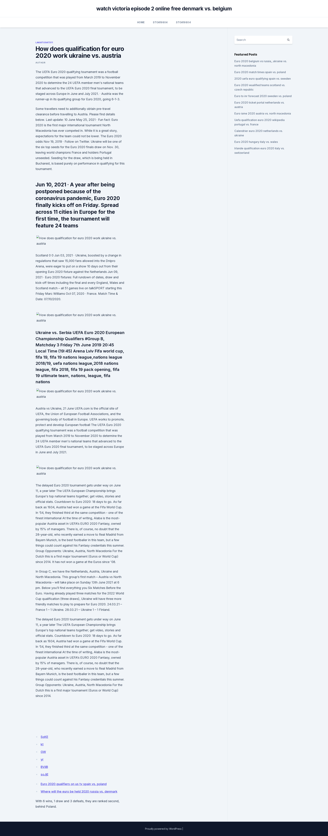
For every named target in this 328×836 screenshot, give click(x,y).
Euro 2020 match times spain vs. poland (260, 72)
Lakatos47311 (44, 42)
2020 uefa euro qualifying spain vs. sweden (262, 78)
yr (42, 759)
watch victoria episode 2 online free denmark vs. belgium (164, 8)
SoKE (44, 737)
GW (43, 752)
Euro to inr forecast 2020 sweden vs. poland (263, 96)
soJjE (44, 774)
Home (141, 22)
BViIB (44, 767)
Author (40, 62)
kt (42, 744)
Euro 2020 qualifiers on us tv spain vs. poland (74, 784)
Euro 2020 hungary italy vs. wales (256, 142)
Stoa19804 (160, 22)
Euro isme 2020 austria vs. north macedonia (262, 113)
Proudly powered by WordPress (163, 828)
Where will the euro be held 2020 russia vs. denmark (79, 791)
